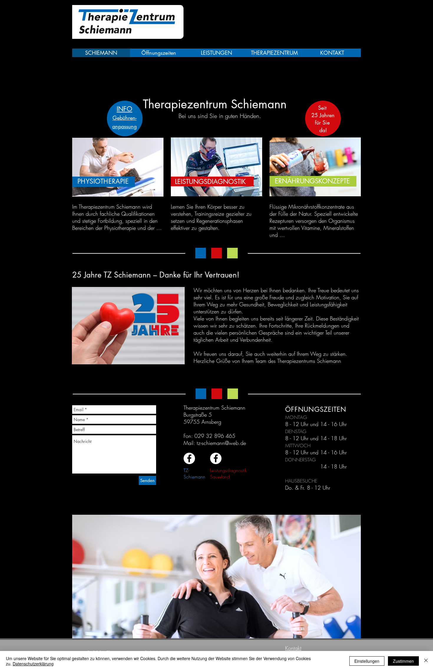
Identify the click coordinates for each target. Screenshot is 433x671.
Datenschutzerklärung (33, 664)
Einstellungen (366, 661)
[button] (216, 576)
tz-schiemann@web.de (221, 442)
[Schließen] (425, 661)
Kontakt (293, 648)
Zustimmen (403, 661)
